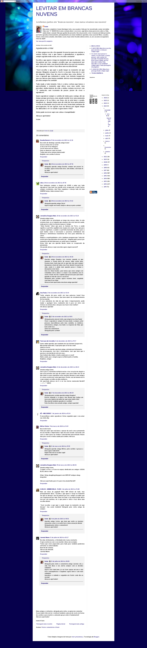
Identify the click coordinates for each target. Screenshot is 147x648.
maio (107, 136)
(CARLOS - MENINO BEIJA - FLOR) (50, 489)
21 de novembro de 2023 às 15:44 (58, 293)
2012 (105, 184)
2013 (105, 181)
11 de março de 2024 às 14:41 (59, 426)
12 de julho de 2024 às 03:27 (59, 537)
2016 (105, 173)
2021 (105, 159)
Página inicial (60, 624)
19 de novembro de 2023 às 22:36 (62, 140)
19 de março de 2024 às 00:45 (67, 465)
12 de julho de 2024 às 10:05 (60, 561)
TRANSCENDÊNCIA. (97, 73)
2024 (105, 103)
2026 (105, 98)
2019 (105, 165)
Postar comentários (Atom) (50, 627)
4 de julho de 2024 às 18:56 (60, 519)
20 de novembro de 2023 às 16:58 (62, 257)
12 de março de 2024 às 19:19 (60, 446)
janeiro (107, 151)
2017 (105, 170)
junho (107, 133)
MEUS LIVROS (95, 46)
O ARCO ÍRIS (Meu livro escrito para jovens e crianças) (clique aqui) (101, 49)
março (107, 141)
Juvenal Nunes (45, 537)
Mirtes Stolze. (44, 426)
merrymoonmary (77, 637)
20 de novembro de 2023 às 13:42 (62, 201)
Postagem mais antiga (76, 624)
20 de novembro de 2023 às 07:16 (62, 164)
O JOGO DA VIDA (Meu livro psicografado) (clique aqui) (100, 70)
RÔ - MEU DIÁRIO (45, 413)
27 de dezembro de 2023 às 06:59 (62, 393)
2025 (105, 100)
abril (107, 138)
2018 (105, 167)
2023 (105, 106)
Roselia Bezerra (45, 140)
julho (107, 130)
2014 (105, 178)
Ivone (46, 26)
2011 (105, 187)
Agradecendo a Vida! (109, 122)
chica (42, 183)
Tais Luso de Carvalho (47, 341)
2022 (105, 156)
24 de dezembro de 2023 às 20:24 (68, 367)
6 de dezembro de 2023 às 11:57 (65, 341)
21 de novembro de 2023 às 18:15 (61, 316)
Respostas (45, 161)
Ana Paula (43, 293)
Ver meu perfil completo (44, 41)
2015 (105, 176)
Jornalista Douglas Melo (48, 216)
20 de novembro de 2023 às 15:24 (68, 216)
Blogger (96, 637)
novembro (108, 111)
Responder (43, 157)
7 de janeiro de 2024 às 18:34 (60, 413)
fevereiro (108, 147)
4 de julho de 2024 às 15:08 (70, 489)
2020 (105, 162)
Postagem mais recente (44, 624)
